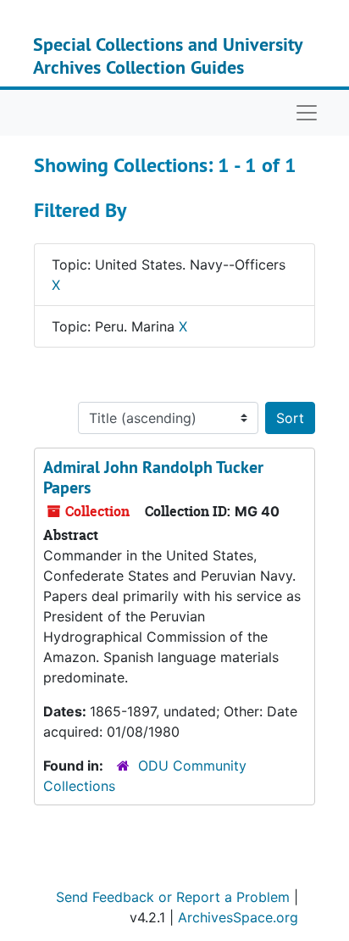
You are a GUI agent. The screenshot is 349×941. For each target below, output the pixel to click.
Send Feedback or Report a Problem (173, 896)
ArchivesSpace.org (238, 917)
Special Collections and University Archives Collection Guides (167, 55)
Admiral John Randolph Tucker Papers (153, 477)
